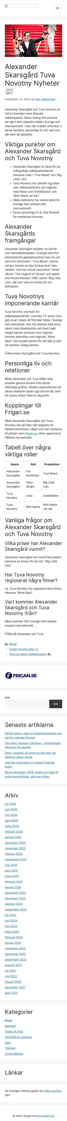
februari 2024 (14, 937)
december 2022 (15, 954)
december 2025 (15, 842)
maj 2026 (11, 815)
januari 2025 (13, 887)
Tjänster (10, 1048)
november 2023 (15, 948)
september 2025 (16, 859)
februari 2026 (14, 831)
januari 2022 (13, 981)
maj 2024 (11, 926)
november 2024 (15, 898)
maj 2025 (11, 865)
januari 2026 (13, 837)
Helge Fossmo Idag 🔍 (24, 649)
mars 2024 (12, 931)
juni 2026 (11, 809)
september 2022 (16, 959)
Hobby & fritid (14, 1031)
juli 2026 (10, 804)
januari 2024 (13, 943)
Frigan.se (31, 433)
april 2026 (11, 820)
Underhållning (14, 1053)
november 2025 (15, 848)
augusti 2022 (13, 965)
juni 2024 (11, 920)
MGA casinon (52, 1091)
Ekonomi (10, 1026)
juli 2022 (10, 970)
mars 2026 (12, 826)
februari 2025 (14, 881)
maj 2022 (11, 976)
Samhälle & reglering (18, 1037)
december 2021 (15, 987)
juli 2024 (10, 915)
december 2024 (15, 892)
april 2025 (11, 870)
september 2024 (16, 909)
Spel (8, 1042)
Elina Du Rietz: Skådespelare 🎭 (30, 654)
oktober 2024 (14, 904)
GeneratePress (45, 1115)
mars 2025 (12, 876)
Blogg (13, 644)
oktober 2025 (13, 854)
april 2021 (11, 993)
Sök (7, 697)
